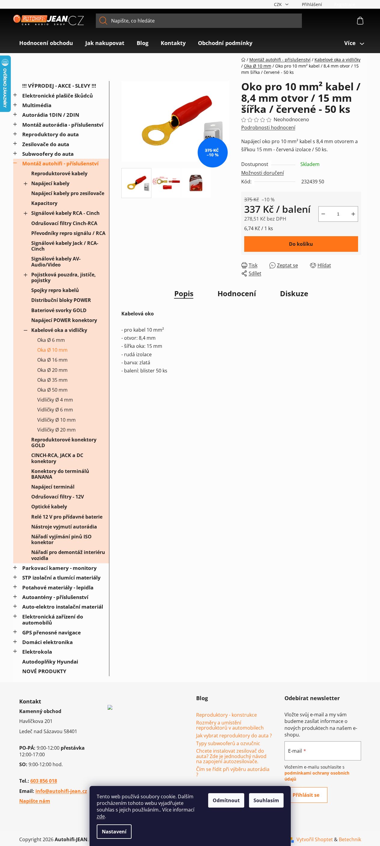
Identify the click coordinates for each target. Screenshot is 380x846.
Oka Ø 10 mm (52, 350)
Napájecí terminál (52, 486)
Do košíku (301, 244)
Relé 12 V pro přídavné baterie (66, 516)
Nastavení (114, 831)
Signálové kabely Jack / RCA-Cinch (64, 246)
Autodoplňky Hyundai (50, 661)
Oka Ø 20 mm (52, 370)
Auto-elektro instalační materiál (62, 606)
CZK (278, 4)
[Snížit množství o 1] (323, 213)
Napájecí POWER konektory (64, 320)
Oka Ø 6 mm (51, 340)
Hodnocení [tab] (236, 293)
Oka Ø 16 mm (52, 360)
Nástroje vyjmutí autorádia (64, 526)
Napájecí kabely (50, 183)
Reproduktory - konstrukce (226, 715)
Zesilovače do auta (45, 144)
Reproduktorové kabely (59, 173)
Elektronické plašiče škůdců (57, 95)
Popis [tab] (183, 293)
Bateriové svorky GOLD (59, 310)
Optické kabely (49, 506)
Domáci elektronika (47, 642)
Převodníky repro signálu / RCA (68, 233)
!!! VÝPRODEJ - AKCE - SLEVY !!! (59, 85)
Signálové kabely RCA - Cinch (65, 213)
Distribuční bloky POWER (61, 300)
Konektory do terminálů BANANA (60, 474)
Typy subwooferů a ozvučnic (228, 743)
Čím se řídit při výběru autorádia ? (232, 772)
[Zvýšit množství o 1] (353, 213)
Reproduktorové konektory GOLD (63, 442)
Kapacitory (44, 203)
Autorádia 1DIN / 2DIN (50, 114)
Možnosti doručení (262, 173)
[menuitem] (46, 43)
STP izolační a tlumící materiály (61, 577)
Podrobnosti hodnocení (268, 127)
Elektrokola (37, 651)
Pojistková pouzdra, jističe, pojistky (63, 277)
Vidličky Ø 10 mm (56, 420)
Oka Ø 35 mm (52, 380)
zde (101, 816)
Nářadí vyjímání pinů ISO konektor (61, 539)
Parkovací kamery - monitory (59, 568)
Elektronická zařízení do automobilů (52, 619)
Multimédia (36, 105)
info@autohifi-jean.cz (61, 791)
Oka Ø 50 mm (52, 390)
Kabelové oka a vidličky (59, 330)
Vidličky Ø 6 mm (55, 409)
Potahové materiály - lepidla (57, 587)
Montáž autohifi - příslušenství (60, 163)
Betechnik (350, 839)
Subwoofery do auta (48, 153)
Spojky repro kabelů (55, 290)
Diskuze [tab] (294, 293)
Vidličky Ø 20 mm (56, 429)
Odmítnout (226, 800)
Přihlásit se (306, 795)
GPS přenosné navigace (51, 632)
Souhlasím (266, 800)
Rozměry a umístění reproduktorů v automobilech (230, 725)
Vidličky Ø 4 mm (55, 399)
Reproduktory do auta (50, 134)
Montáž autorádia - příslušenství (62, 124)
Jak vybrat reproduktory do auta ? (234, 736)
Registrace (344, 4)
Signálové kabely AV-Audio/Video (56, 261)
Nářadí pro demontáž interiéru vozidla (68, 555)
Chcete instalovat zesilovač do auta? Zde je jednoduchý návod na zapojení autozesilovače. (231, 756)
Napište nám (34, 801)
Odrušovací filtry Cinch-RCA (64, 223)
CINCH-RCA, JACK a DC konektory (57, 458)
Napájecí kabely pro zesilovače (67, 193)
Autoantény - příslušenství (55, 597)
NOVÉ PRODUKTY (44, 671)
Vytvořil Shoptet (314, 839)
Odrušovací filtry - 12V (57, 496)
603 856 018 (43, 781)
